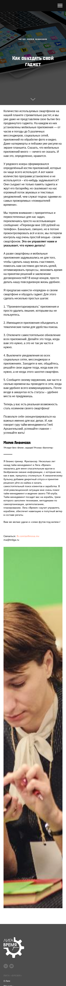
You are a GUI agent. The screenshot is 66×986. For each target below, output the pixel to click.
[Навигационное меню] (60, 5)
